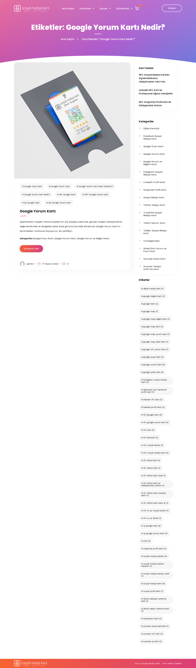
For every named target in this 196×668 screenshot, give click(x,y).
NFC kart (148, 430)
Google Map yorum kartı (156, 334)
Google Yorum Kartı (154, 154)
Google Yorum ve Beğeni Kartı (152, 163)
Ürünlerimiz (122, 8)
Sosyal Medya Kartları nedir (155, 574)
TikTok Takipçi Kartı (154, 205)
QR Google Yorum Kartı (155, 533)
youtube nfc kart (153, 634)
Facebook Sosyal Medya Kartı (152, 137)
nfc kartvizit (150, 437)
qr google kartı (152, 526)
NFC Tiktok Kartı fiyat (154, 475)
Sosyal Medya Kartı (153, 197)
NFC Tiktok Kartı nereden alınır (153, 494)
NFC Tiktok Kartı (151, 468)
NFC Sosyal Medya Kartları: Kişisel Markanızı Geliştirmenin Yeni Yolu (154, 78)
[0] (137, 9)
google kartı (150, 304)
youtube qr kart (152, 641)
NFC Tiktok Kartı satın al (155, 503)
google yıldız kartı (153, 372)
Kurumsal (85, 8)
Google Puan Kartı (153, 146)
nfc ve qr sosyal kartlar (156, 510)
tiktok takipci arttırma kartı (155, 609)
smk (147, 541)
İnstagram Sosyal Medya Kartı (152, 173)
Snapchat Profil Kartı (154, 189)
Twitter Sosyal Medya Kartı (155, 232)
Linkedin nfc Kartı (153, 399)
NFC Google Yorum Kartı (156, 422)
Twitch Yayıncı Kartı (154, 223)
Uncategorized (151, 240)
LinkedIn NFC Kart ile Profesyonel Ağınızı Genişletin (156, 91)
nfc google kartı (152, 415)
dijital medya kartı (153, 288)
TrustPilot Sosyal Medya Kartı (152, 214)
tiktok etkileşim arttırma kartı (153, 600)
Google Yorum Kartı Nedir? (37, 194)
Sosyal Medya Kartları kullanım (152, 565)
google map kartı (153, 326)
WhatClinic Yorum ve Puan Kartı (154, 250)
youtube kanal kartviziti (156, 626)
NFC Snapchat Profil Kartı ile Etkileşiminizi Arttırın (155, 103)
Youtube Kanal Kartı (154, 258)
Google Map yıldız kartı (155, 342)
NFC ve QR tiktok (152, 518)
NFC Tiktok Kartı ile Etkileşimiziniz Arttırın (152, 484)
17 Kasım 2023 (50, 263)
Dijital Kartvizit (151, 128)
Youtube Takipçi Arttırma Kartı (152, 267)
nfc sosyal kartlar (153, 445)
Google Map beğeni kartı (156, 319)
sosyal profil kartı (153, 591)
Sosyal (103, 8)
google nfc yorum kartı (155, 349)
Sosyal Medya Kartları (155, 556)
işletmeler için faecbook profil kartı (154, 390)
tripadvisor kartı (152, 618)
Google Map (150, 311)
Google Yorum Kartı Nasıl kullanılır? (96, 186)
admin (30, 263)
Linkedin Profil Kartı (154, 182)
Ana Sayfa (68, 8)
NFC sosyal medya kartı (156, 453)
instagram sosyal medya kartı (154, 381)
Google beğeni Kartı (154, 296)
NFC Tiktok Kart (151, 460)
